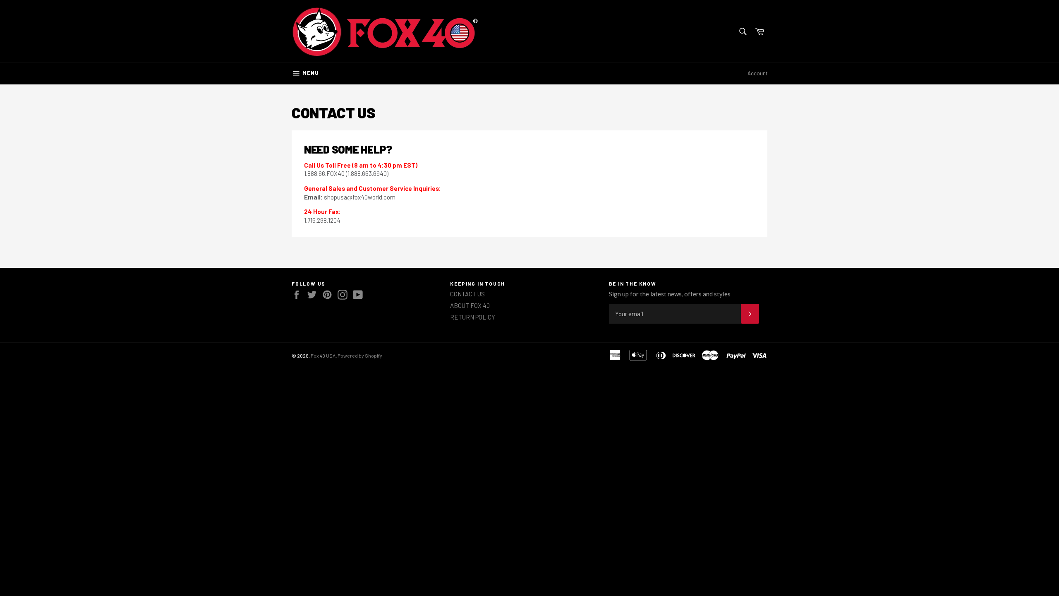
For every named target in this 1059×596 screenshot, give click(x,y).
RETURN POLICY (472, 317)
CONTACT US (467, 294)
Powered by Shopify (360, 355)
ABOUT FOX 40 (470, 305)
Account (757, 73)
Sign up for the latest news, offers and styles (670, 294)
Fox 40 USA (323, 355)
